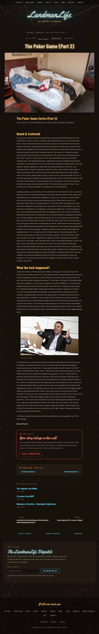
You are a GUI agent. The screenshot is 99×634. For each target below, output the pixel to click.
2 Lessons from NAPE (25, 496)
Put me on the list (50, 571)
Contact (80, 2)
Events (52, 611)
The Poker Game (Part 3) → (72, 472)
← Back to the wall (24, 533)
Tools (56, 2)
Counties (76, 611)
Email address (13, 567)
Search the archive (53, 533)
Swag (63, 2)
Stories (40, 2)
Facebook (53, 622)
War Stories (43, 39)
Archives (40, 32)
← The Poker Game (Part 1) (27, 472)
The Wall (19, 2)
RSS (45, 615)
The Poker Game (26, 468)
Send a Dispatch (89, 611)
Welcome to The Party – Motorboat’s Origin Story (36, 504)
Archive (71, 2)
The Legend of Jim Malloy (27, 488)
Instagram (44, 622)
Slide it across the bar (31, 454)
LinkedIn (62, 622)
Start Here (29, 2)
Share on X (78, 533)
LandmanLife (56, 38)
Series (35, 611)
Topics (48, 2)
